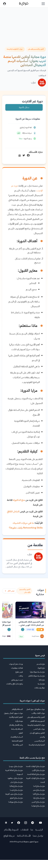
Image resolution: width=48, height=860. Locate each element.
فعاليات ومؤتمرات (17, 668)
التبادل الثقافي (13, 511)
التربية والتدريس (39, 741)
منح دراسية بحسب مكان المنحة (32, 757)
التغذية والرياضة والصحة (37, 745)
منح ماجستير (41, 664)
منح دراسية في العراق (16, 798)
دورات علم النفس (39, 729)
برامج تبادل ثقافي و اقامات (14, 684)
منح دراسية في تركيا (39, 798)
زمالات (21, 676)
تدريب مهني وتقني (17, 680)
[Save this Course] (22, 629)
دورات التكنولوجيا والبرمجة (36, 725)
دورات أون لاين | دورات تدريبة (32, 700)
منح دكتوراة (41, 668)
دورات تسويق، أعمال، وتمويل (13, 713)
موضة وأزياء (19, 721)
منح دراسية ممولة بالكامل (36, 676)
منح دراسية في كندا (39, 786)
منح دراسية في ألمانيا (39, 794)
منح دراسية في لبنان (16, 782)
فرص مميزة (40, 655)
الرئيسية (39, 829)
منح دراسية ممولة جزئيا (37, 672)
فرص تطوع (19, 672)
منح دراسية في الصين (38, 802)
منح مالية (42, 680)
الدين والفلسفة (18, 745)
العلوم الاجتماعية (17, 741)
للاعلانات (24, 829)
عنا (32, 829)
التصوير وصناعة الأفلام (37, 721)
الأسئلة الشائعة (24, 835)
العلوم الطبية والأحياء (16, 717)
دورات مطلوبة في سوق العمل (35, 709)
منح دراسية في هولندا (38, 806)
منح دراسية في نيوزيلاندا (15, 802)
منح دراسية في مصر (39, 790)
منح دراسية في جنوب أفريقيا (14, 794)
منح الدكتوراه (19, 500)
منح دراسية (41, 684)
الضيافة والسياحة (17, 729)
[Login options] (4, 3)
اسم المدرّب (42, 75)
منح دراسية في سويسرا (16, 766)
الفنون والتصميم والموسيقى (36, 717)
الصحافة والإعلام (17, 709)
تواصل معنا (38, 835)
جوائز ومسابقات (39, 687)
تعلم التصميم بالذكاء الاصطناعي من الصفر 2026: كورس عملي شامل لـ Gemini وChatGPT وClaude (31, 623)
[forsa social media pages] (40, 822)
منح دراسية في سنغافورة (15, 778)
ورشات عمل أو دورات (16, 664)
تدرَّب (33, 82)
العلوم (21, 733)
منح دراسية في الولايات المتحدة (35, 766)
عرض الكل (11, 591)
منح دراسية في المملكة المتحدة (36, 774)
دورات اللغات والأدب (38, 713)
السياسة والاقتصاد (17, 737)
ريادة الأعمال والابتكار (16, 725)
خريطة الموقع (9, 835)
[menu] (43, 3)
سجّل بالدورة (24, 107)
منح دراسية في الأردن (38, 770)
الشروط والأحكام (11, 829)
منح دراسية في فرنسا (16, 790)
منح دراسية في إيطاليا (16, 786)
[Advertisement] (24, 852)
